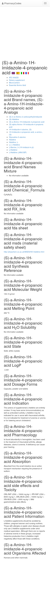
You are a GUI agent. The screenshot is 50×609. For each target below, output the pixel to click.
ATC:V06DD (14, 77)
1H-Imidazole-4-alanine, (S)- (20, 129)
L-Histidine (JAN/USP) (18, 152)
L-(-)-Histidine (14, 144)
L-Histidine (13, 150)
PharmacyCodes (12, 3)
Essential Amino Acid (17, 85)
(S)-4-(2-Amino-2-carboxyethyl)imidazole (25, 116)
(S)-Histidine (14, 119)
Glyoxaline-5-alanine (17, 137)
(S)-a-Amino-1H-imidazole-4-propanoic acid (26, 122)
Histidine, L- (13, 142)
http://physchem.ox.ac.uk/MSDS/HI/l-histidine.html (24, 251)
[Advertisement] (25, 32)
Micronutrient (14, 82)
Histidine (12, 139)
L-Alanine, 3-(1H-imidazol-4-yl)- (21, 147)
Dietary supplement (17, 80)
